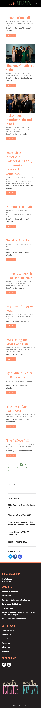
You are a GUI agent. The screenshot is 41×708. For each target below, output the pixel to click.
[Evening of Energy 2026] (20, 303)
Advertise (6, 647)
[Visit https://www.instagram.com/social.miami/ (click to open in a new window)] (20, 556)
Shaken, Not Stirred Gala (20, 67)
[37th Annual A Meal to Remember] (20, 369)
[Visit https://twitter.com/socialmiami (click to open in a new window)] (10, 556)
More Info (11, 35)
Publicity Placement (10, 592)
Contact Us (6, 635)
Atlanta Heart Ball (19, 207)
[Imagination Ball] (20, 14)
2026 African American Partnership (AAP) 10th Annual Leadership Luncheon (19, 163)
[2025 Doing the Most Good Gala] (20, 336)
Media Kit (6, 651)
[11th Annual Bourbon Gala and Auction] (20, 103)
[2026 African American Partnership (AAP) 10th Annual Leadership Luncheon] (20, 149)
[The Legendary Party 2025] (20, 403)
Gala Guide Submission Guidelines (16, 600)
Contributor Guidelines (11, 604)
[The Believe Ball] (20, 437)
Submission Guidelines (11, 596)
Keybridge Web (25, 705)
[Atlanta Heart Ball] (20, 203)
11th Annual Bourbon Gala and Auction (19, 119)
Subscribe (6, 643)
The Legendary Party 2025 (17, 409)
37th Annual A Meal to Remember (20, 375)
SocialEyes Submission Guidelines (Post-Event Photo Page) (19, 613)
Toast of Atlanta (17, 240)
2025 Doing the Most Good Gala (17, 342)
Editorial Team (8, 631)
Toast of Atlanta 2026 (17, 542)
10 (26, 468)
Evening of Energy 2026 (19, 309)
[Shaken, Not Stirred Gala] (20, 53)
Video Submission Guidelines (14, 619)
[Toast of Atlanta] (20, 236)
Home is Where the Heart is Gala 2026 (19, 275)
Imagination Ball (18, 17)
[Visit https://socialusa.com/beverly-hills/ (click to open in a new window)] (10, 687)
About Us (5, 639)
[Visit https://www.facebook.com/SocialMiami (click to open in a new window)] (15, 556)
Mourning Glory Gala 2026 (19, 515)
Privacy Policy (8, 608)
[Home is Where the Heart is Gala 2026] (20, 270)
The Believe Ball (17, 440)
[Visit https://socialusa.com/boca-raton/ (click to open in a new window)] (30, 687)
